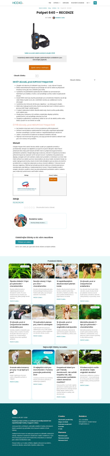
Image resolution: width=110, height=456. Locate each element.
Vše (50, 3)
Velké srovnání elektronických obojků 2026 (40, 53)
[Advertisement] (83, 48)
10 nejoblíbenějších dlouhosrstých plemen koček (66, 283)
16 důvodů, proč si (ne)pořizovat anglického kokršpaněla (67, 324)
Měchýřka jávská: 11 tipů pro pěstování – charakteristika (88, 324)
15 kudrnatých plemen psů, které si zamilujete (42, 323)
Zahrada (66, 3)
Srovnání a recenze (77, 3)
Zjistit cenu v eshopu (39, 67)
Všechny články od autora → (38, 222)
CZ (87, 3)
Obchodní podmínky (65, 420)
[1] (14, 202)
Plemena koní (63, 440)
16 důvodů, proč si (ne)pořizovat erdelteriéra (87, 283)
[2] (16, 202)
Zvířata (56, 3)
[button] (95, 2)
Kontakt (61, 426)
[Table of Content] (36, 76)
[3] (19, 202)
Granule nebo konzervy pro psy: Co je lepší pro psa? (19, 370)
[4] (22, 202)
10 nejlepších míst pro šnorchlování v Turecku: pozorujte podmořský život (43, 371)
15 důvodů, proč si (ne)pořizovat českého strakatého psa (19, 324)
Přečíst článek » (14, 301)
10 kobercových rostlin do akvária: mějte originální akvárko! (89, 370)
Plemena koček (63, 438)
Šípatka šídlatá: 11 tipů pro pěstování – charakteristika (19, 283)
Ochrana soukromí (65, 424)
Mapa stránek (63, 422)
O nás (60, 429)
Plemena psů (62, 436)
